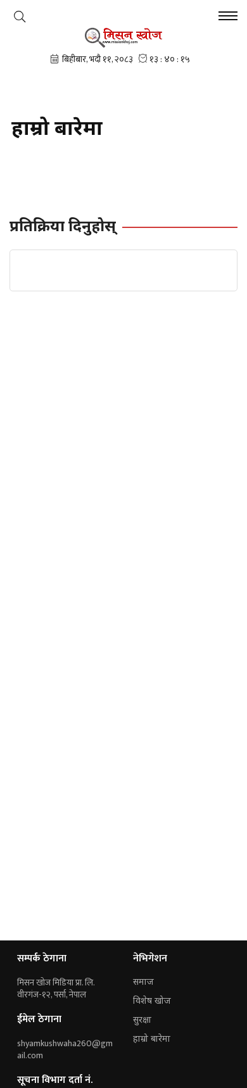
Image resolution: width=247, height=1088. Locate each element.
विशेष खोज (152, 1002)
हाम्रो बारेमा (151, 1040)
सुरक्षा (142, 1021)
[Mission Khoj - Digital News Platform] (124, 37)
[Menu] (228, 17)
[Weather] (20, 16)
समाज (143, 983)
